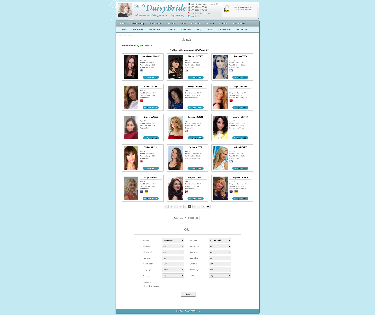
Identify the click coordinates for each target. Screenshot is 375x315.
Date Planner (239, 23)
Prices (210, 29)
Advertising (242, 29)
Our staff (210, 23)
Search (123, 29)
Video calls (186, 29)
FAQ (199, 29)
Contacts (223, 23)
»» (208, 207)
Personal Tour (224, 29)
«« (166, 207)
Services (171, 23)
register (249, 7)
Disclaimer (170, 29)
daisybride (195, 16)
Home (123, 23)
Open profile (152, 77)
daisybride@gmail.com (200, 13)
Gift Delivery (154, 29)
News (183, 23)
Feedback (195, 23)
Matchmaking (137, 23)
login (242, 7)
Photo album (155, 23)
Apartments (137, 29)
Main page (122, 35)
